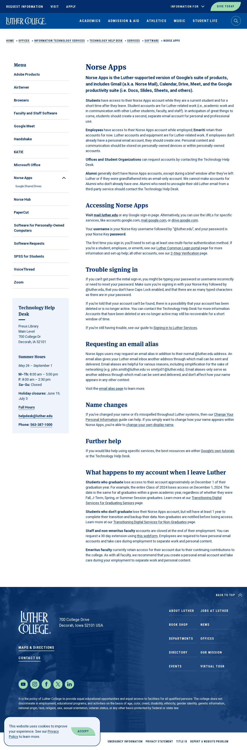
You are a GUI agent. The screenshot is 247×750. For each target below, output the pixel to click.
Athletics (157, 21)
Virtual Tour (212, 666)
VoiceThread (24, 269)
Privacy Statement (159, 741)
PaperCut (21, 212)
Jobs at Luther (214, 611)
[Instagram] (34, 684)
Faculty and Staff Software (35, 113)
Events (175, 666)
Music (179, 21)
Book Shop (178, 625)
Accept (83, 731)
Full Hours (27, 407)
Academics (90, 21)
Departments (181, 638)
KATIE (18, 152)
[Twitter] (58, 684)
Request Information (24, 6)
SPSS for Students (29, 256)
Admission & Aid (123, 21)
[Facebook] (46, 684)
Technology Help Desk (106, 40)
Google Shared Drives (28, 186)
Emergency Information (125, 741)
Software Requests (29, 243)
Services (133, 40)
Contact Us (30, 658)
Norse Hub (22, 199)
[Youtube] (23, 684)
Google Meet (24, 126)
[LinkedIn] (69, 684)
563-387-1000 (41, 425)
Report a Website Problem (209, 741)
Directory (178, 652)
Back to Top (225, 595)
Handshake (23, 139)
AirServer (21, 87)
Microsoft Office (27, 165)
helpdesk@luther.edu (35, 416)
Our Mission (211, 652)
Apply (71, 6)
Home (10, 40)
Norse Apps (23, 178)
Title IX (181, 741)
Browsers (21, 100)
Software (152, 40)
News (205, 625)
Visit (55, 6)
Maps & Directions (36, 647)
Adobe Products (27, 74)
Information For (185, 6)
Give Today (225, 6)
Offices (24, 40)
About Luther (181, 611)
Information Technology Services (59, 40)
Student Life (205, 21)
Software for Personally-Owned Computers (39, 228)
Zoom (19, 282)
